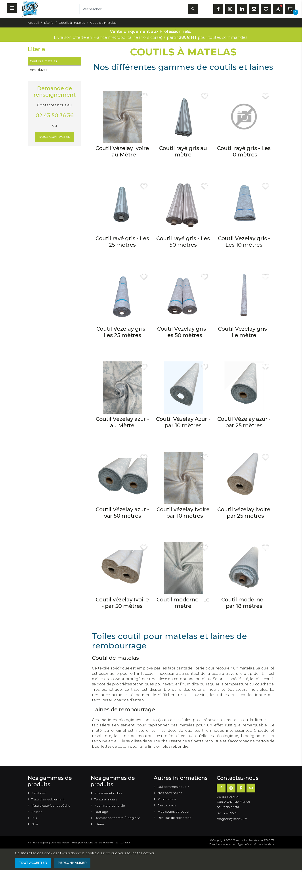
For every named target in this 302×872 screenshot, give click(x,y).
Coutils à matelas (43, 61)
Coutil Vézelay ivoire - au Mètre (122, 151)
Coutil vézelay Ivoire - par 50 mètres (122, 602)
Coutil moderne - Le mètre (183, 602)
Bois (34, 824)
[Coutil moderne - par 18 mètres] (244, 568)
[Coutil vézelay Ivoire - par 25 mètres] (244, 478)
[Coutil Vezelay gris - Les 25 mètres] (122, 297)
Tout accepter (33, 863)
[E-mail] (251, 788)
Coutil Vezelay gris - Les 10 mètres (244, 241)
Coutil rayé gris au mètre (183, 151)
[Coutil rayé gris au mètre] (183, 116)
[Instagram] (231, 788)
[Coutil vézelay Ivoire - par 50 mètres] (122, 568)
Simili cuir (38, 793)
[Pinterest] (241, 788)
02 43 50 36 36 (55, 115)
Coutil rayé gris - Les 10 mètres (244, 151)
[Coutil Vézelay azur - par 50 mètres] (122, 478)
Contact (125, 842)
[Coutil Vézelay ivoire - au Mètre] (122, 116)
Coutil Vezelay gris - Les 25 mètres (122, 332)
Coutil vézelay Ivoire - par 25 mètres (243, 512)
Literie (99, 824)
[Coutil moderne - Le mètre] (183, 568)
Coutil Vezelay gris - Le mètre (244, 332)
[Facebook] (221, 788)
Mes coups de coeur (173, 811)
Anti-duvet (38, 70)
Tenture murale (105, 799)
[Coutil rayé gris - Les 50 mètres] (183, 207)
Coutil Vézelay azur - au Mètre (122, 422)
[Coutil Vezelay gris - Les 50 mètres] (183, 297)
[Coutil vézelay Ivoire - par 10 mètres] (183, 478)
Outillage (101, 812)
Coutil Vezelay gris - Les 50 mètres (183, 332)
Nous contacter (54, 137)
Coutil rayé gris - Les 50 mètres (183, 241)
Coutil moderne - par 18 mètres (243, 602)
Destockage (166, 805)
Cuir (34, 818)
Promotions (166, 799)
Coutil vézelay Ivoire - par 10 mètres (183, 512)
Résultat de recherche (174, 818)
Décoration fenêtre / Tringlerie (117, 818)
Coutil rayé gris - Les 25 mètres (122, 241)
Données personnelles (63, 842)
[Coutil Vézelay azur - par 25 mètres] (244, 387)
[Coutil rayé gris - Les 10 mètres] (244, 116)
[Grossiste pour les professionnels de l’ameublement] (29, 8)
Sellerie (36, 812)
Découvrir (122, 169)
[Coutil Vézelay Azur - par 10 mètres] (183, 387)
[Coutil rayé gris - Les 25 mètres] (122, 207)
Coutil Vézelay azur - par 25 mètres (244, 422)
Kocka (258, 844)
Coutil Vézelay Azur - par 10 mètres (183, 422)
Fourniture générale (109, 806)
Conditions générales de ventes (98, 842)
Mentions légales (38, 842)
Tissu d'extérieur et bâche (50, 806)
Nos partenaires (169, 793)
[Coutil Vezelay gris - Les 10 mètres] (244, 207)
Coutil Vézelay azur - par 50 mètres (122, 512)
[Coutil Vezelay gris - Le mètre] (244, 297)
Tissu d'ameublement (48, 799)
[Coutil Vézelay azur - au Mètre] (122, 387)
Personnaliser (72, 863)
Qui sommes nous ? (173, 787)
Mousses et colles (108, 793)
